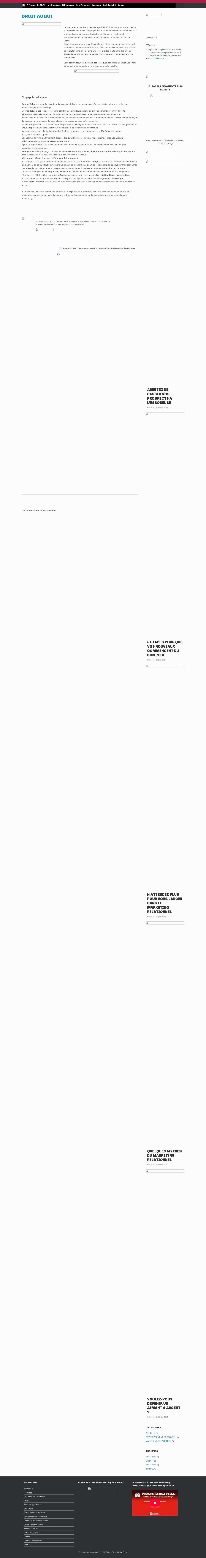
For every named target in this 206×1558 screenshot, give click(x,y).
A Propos (28, 1492)
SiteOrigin (123, 1552)
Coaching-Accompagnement (36, 1520)
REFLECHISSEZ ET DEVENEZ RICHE (92, 554)
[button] (180, 5)
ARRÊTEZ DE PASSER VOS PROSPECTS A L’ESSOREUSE (159, 396)
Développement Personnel (35, 1516)
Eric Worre (28, 1508)
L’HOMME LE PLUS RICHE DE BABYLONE (70, 544)
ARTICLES (150, 1433)
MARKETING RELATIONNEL (158, 1440)
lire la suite (159, 58)
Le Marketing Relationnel (34, 1496)
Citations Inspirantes (33, 1540)
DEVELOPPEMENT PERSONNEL (161, 1437)
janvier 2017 (151, 1468)
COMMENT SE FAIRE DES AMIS (44, 554)
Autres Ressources (32, 1532)
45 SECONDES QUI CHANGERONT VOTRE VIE (53, 533)
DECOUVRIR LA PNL (36, 523)
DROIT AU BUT (32, 544)
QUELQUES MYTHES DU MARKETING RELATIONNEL (164, 1155)
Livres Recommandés (33, 1524)
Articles (27, 1500)
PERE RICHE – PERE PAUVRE (105, 533)
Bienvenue (28, 1488)
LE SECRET (107, 544)
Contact (27, 1544)
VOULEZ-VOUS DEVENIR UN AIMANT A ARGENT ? (163, 1405)
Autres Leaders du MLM (34, 1512)
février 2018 (151, 1456)
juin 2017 (150, 1460)
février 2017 (151, 1464)
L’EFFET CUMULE (109, 523)
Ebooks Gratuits (31, 1528)
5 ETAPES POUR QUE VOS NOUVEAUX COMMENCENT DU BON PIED (164, 648)
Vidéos (27, 1536)
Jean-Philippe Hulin (32, 1504)
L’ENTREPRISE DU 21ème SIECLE (73, 523)
